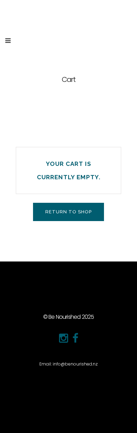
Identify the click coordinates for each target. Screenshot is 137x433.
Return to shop (68, 211)
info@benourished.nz (75, 364)
